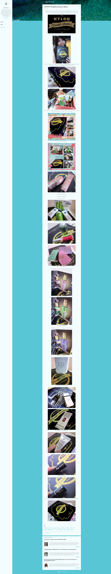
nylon (56, 529)
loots (54, 529)
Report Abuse (3, 27)
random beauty (60, 529)
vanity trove (71, 529)
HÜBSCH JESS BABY (49, 2)
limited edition (50, 529)
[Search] (80, 2)
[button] (78, 6)
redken (65, 529)
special (68, 529)
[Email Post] (44, 526)
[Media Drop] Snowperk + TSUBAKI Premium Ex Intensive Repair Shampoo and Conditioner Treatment (60, 549)
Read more (77, 546)
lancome (45, 529)
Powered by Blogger (62, 571)
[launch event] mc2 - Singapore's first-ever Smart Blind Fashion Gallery (55, 539)
